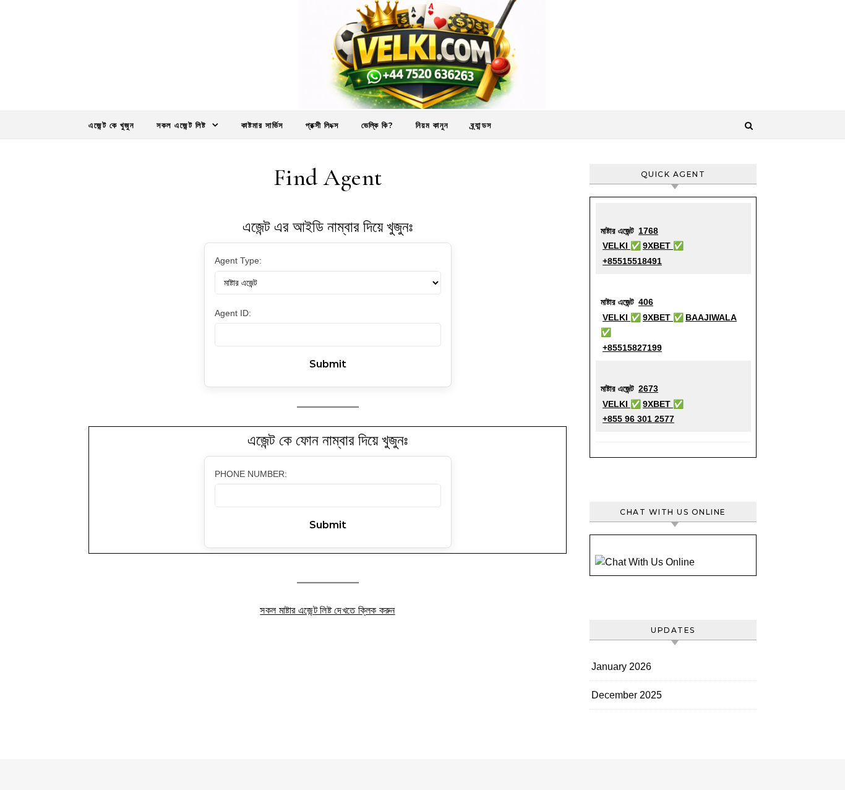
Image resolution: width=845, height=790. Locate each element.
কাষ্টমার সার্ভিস (262, 125)
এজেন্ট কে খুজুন (111, 125)
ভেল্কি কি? (377, 125)
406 (645, 302)
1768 (648, 231)
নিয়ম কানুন (432, 125)
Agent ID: (233, 313)
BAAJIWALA (711, 317)
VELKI (616, 246)
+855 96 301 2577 (638, 419)
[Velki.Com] (422, 57)
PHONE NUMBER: (251, 474)
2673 (648, 388)
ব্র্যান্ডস (481, 125)
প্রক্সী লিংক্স (322, 125)
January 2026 (621, 666)
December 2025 (626, 695)
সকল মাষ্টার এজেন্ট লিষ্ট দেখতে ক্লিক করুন (327, 610)
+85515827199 (632, 348)
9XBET (658, 246)
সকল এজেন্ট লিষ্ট (181, 125)
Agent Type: (238, 260)
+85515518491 (632, 261)
